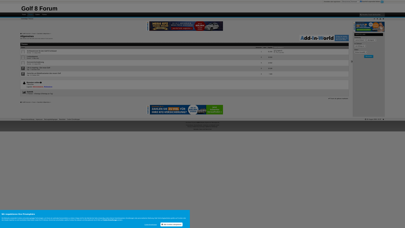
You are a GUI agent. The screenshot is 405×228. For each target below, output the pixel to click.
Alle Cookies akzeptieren (172, 224)
